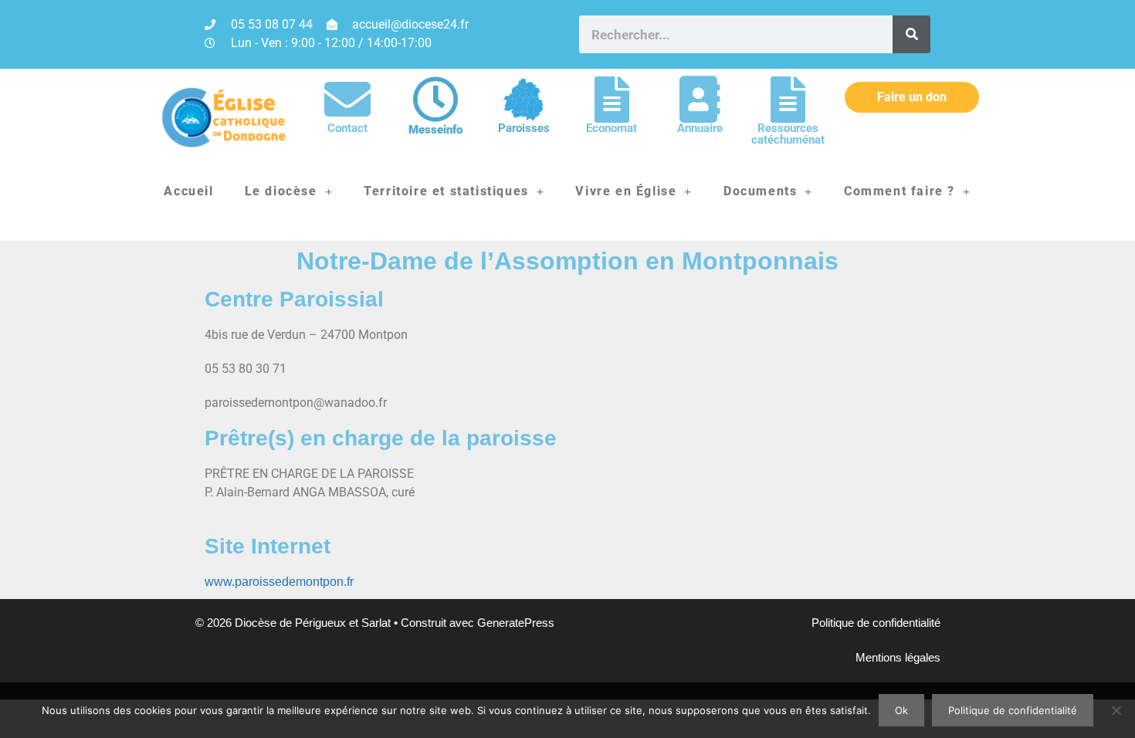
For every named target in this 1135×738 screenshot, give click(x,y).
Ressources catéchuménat (788, 134)
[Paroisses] (523, 99)
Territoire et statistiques (446, 191)
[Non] (1115, 710)
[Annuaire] (699, 99)
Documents (760, 191)
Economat (611, 128)
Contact (347, 128)
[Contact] (347, 99)
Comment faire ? (899, 191)
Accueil (188, 191)
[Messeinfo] (435, 99)
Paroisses (524, 128)
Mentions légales (897, 657)
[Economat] (611, 99)
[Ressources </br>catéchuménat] (787, 99)
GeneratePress (515, 622)
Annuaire (700, 128)
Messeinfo (435, 130)
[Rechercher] (911, 34)
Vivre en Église (625, 191)
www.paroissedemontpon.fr (279, 581)
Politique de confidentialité (875, 622)
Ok (901, 710)
